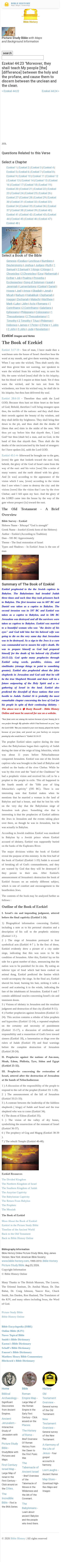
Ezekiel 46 (31, 218)
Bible (25, 1388)
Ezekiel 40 (45, 210)
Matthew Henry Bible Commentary (22, 1356)
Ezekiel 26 (45, 193)
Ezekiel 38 (17, 210)
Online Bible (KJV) (13, 1330)
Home (5, 1388)
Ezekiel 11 (38, 176)
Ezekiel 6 (24, 171)
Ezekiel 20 (12, 188)
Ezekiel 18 (31, 184)
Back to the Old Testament (16, 1233)
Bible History (18, 1538)
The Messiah (9, 1209)
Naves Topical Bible (13, 1335)
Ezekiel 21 (26, 188)
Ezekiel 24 (17, 193)
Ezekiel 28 (26, 197)
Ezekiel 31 (17, 201)
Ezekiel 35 (26, 206)
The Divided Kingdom (14, 1179)
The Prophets (9, 1205)
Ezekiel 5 (12, 171)
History (46, 1388)
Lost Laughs (49, 1470)
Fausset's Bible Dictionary (17, 1352)
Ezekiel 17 (17, 184)
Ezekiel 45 (17, 218)
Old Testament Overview (49, 1398)
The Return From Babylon (16, 1200)
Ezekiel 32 (31, 201)
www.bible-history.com (15, 1260)
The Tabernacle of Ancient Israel (30, 1467)
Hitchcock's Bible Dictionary (18, 1360)
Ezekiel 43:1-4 (9, 455)
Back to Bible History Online (17, 1238)
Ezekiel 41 (12, 214)
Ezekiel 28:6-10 (11, 398)
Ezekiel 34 (12, 206)
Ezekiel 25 (31, 193)
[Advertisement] (30, 115)
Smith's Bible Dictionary (16, 1339)
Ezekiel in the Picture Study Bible (20, 1225)
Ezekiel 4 (48, 167)
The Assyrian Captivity (14, 1192)
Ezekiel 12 (52, 176)
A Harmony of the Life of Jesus (50, 1449)
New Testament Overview (49, 1423)
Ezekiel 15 (41, 180)
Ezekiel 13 (14, 180)
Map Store (48, 1479)
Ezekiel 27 (12, 197)
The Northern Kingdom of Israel (19, 1183)
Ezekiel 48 (12, 223)
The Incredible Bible (7, 1498)
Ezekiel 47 (45, 218)
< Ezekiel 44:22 (10, 91)
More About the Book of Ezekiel (19, 1221)
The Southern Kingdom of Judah (19, 1188)
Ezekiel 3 (36, 167)
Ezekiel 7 (36, 171)
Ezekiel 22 (40, 188)
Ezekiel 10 (25, 176)
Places (26, 1425)
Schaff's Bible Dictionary (16, 1347)
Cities (9, 1488)
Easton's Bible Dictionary (16, 1343)
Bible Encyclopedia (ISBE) (17, 1326)
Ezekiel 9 (12, 176)
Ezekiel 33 (45, 201)
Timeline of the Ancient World (18, 1229)
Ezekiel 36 (40, 206)
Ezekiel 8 (48, 171)
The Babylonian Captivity (16, 1196)
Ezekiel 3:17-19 (10, 349)
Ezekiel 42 (26, 214)
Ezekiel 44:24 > (50, 91)
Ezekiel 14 (27, 180)
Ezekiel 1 (12, 167)
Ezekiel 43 (40, 214)
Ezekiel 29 (40, 197)
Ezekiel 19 (45, 184)
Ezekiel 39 (31, 210)
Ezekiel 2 (24, 167)
